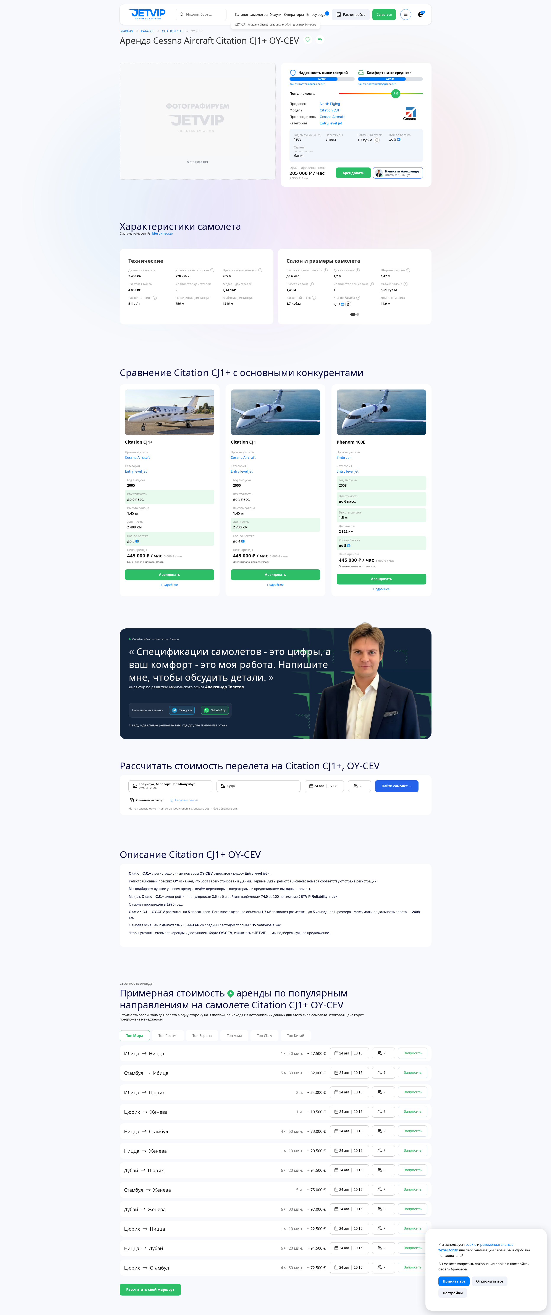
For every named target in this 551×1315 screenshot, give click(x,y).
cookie (470, 1244)
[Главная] (147, 14)
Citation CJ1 (243, 442)
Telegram (185, 710)
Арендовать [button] (169, 574)
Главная (126, 31)
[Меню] (405, 14)
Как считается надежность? (307, 83)
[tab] (352, 314)
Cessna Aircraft (332, 117)
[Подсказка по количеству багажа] (399, 139)
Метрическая (162, 233)
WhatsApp (218, 710)
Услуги (275, 14)
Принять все (454, 1281)
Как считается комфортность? (377, 83)
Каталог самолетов (251, 14)
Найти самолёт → (397, 786)
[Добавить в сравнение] (320, 39)
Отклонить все (489, 1281)
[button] (324, 786)
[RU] (420, 14)
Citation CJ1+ (330, 110)
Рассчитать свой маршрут (150, 1289)
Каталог (147, 31)
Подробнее (169, 585)
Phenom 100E (351, 442)
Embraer (344, 457)
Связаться (384, 14)
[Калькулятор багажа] (377, 140)
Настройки (453, 1293)
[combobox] (201, 14)
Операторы (294, 14)
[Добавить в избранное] (307, 39)
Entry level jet (331, 123)
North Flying (330, 104)
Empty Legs (317, 14)
